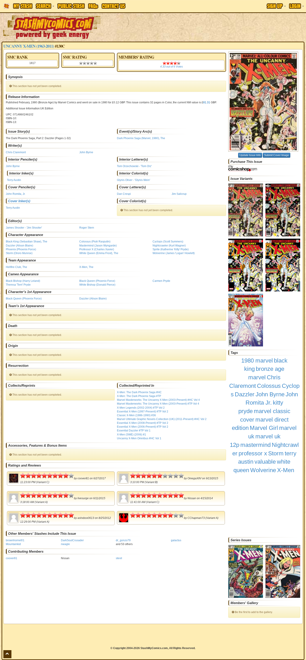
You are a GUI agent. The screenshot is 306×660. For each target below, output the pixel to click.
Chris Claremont (16, 152)
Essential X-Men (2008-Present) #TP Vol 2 (142, 422)
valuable (265, 461)
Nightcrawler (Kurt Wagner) (169, 245)
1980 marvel (257, 360)
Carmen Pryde (161, 280)
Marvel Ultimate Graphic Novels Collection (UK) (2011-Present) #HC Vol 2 (162, 419)
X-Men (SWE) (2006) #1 (131, 434)
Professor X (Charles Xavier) (96, 249)
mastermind (255, 444)
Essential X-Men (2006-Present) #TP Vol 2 (142, 426)
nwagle (65, 544)
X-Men (285, 470)
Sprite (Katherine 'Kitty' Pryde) (171, 249)
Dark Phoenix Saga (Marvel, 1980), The (141, 138)
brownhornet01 (15, 540)
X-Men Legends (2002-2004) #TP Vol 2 (141, 407)
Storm (276, 453)
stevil (119, 558)
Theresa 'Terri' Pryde (18, 284)
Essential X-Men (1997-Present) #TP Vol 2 (142, 411)
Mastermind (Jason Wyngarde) (98, 245)
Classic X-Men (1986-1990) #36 (136, 415)
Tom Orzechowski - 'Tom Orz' (134, 166)
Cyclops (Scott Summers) (168, 241)
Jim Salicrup (179, 193)
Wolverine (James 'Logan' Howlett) (174, 253)
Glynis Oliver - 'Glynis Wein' (133, 180)
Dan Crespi (124, 193)
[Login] (296, 6)
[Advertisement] (216, 27)
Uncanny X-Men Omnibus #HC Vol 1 (139, 438)
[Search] (45, 6)
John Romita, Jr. (15, 193)
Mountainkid (13, 544)
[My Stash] (22, 6)
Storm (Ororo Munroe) (19, 253)
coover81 (11, 558)
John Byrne (86, 152)
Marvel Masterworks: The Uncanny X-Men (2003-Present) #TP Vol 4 (158, 403)
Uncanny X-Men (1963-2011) (28, 46)
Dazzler (244, 394)
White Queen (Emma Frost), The (98, 253)
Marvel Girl (264, 427)
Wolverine (263, 470)
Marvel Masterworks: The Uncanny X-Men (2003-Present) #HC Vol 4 (158, 399)
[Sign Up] (276, 6)
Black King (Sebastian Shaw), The (26, 241)
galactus (176, 540)
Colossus (269, 385)
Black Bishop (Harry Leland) (23, 280)
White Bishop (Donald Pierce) (97, 284)
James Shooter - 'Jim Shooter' (24, 227)
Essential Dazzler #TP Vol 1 (134, 430)
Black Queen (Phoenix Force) (97, 280)
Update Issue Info (250, 155)
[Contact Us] (113, 6)
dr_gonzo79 (123, 540)
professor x (253, 453)
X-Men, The (86, 267)
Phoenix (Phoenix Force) (21, 249)
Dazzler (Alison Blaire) (19, 245)
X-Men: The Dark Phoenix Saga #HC (139, 392)
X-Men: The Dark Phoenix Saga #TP (139, 396)
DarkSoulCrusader (72, 540)
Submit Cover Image (276, 155)
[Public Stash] (71, 6)
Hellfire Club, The (16, 267)
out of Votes (171, 66)
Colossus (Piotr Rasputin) (94, 241)
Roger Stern (86, 227)
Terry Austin (14, 180)
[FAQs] (93, 6)
